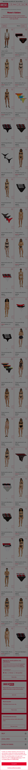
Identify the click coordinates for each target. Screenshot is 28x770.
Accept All (14, 763)
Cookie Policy (15, 759)
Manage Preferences (16, 757)
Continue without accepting (14, 767)
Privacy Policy (6, 759)
